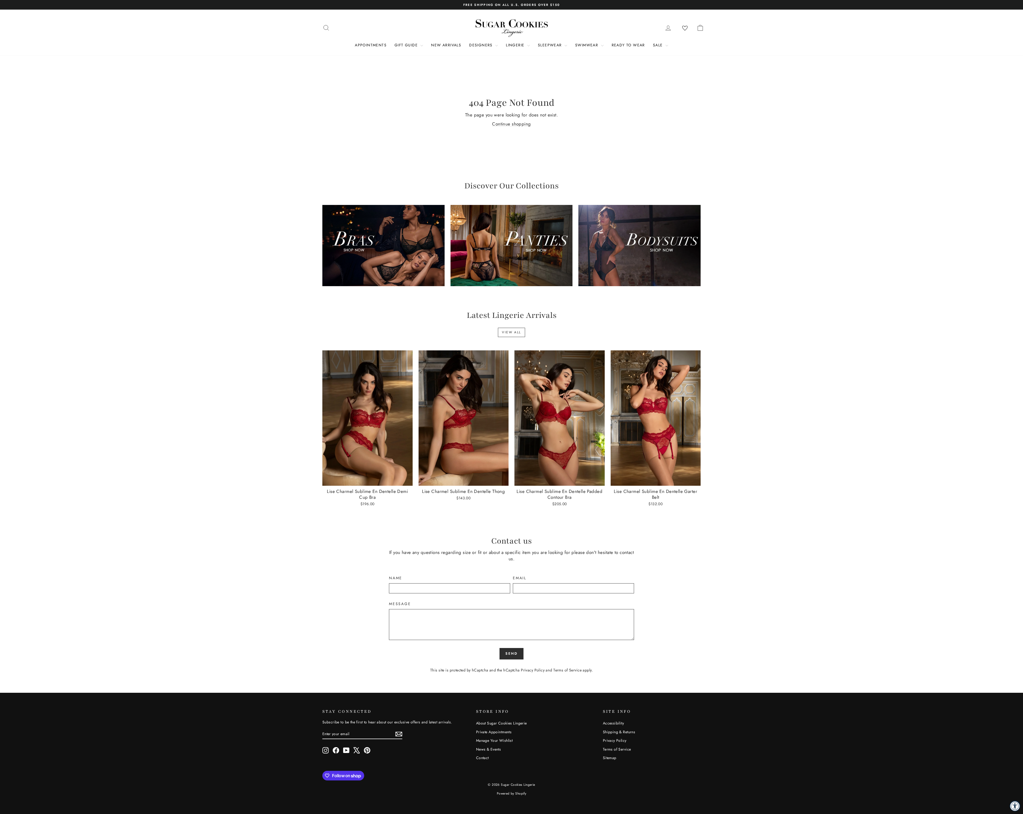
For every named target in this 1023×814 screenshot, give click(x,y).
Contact (482, 757)
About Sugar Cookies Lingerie (501, 723)
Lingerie (516, 45)
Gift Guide (407, 45)
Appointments (371, 45)
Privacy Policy (533, 670)
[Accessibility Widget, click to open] (1015, 806)
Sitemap (609, 757)
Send (511, 653)
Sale (658, 45)
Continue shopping (511, 124)
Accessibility (613, 723)
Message (400, 603)
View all (511, 332)
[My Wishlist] (685, 28)
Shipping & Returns (619, 732)
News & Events (488, 749)
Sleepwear (550, 45)
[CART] (700, 27)
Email (519, 578)
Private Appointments (494, 732)
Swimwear (587, 45)
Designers (481, 45)
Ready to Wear (628, 45)
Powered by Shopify (511, 793)
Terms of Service (567, 670)
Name (395, 578)
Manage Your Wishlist (494, 740)
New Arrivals (446, 45)
